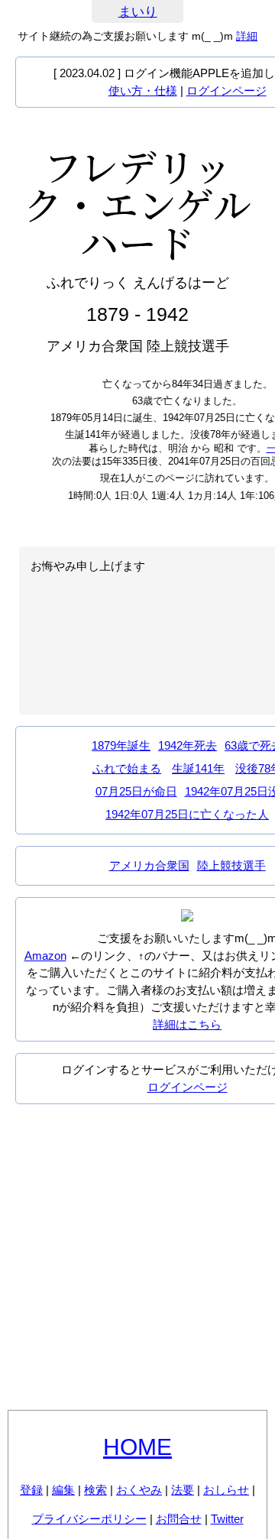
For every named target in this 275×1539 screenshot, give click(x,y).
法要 (182, 1489)
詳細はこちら (187, 1024)
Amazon (45, 955)
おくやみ (139, 1489)
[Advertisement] (137, 1257)
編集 (63, 1489)
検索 (95, 1489)
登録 (31, 1489)
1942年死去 (187, 745)
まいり (137, 12)
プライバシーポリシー (89, 1518)
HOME (137, 1447)
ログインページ (226, 90)
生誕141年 (198, 768)
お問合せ (179, 1518)
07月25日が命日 (136, 791)
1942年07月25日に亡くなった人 (187, 814)
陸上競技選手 (231, 865)
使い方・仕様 (142, 90)
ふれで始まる (126, 768)
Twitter (227, 1518)
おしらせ (226, 1489)
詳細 (246, 36)
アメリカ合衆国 (149, 865)
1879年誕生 (121, 745)
